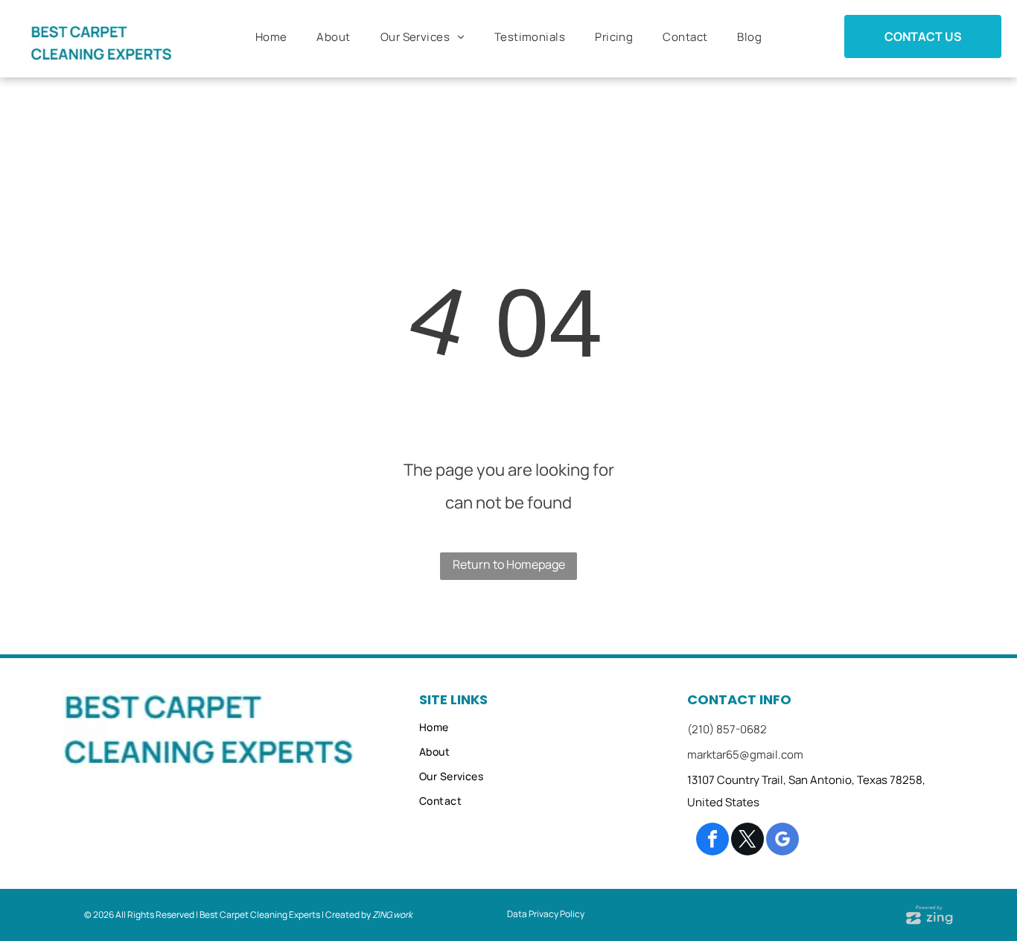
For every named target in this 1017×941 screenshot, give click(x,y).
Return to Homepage (509, 564)
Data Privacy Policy (545, 913)
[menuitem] (271, 37)
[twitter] (747, 841)
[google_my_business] (782, 841)
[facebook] (712, 841)
